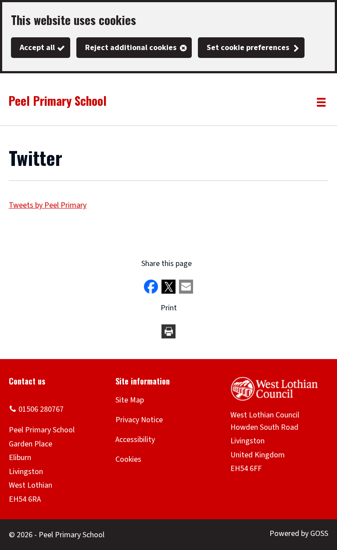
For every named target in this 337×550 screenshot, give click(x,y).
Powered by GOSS (298, 533)
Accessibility (135, 439)
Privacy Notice (139, 419)
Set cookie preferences (248, 47)
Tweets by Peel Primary (47, 205)
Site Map (129, 400)
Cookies (128, 459)
